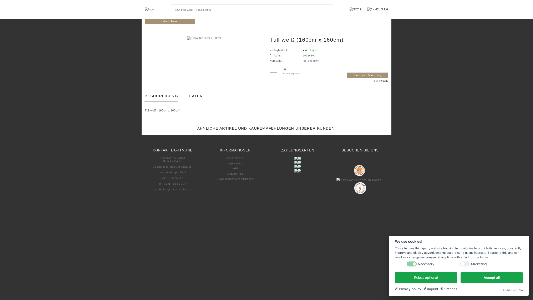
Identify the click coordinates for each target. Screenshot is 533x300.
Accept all (492, 277)
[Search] (328, 9)
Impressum (235, 163)
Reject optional (426, 277)
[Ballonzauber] (149, 9)
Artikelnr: (276, 55)
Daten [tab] (196, 96)
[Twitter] (376, 160)
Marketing (479, 264)
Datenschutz (235, 173)
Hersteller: (276, 60)
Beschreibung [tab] (161, 96)
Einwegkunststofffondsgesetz (235, 179)
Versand (383, 80)
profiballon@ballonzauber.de (172, 189)
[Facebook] (343, 160)
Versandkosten (235, 158)
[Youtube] (367, 160)
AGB (235, 168)
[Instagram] (351, 160)
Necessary (426, 264)
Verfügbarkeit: (279, 50)
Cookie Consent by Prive (513, 290)
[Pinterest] (359, 160)
